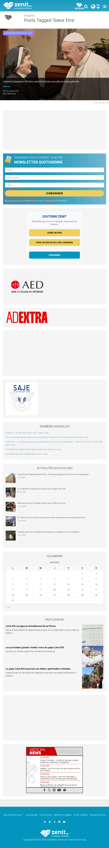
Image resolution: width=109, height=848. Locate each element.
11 (27, 584)
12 (40, 584)
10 (13, 584)
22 (82, 590)
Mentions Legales (62, 815)
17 (13, 590)
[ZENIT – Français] (30, 6)
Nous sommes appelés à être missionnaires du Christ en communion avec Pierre (42, 437)
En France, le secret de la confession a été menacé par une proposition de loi (51, 517)
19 (40, 590)
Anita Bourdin (9, 94)
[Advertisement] (54, 130)
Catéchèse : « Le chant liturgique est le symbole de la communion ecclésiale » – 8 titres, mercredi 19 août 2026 (54, 442)
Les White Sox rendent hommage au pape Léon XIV (28, 449)
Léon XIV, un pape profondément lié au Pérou (31, 626)
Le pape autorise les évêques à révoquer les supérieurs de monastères (48, 532)
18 (27, 590)
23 (96, 590)
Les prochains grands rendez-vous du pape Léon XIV (35, 647)
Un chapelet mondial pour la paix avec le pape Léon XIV (41, 489)
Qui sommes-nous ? (13, 815)
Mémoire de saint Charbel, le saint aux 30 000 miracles (41, 503)
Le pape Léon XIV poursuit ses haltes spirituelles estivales (38, 668)
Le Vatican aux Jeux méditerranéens (21, 454)
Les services (45, 815)
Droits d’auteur (80, 815)
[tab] (40, 751)
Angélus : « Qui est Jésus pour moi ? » (22, 433)
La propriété (31, 815)
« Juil (8, 607)
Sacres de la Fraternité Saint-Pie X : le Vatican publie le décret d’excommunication (53, 474)
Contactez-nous (98, 815)
